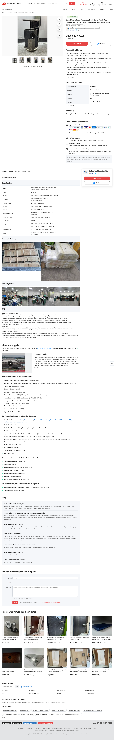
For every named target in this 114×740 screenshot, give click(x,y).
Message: (9, 587)
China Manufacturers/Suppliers (42, 728)
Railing (48, 420)
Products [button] (30, 4)
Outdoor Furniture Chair (58, 710)
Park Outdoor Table (41, 714)
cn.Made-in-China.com (73, 730)
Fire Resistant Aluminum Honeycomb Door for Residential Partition (33, 671)
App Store (6, 723)
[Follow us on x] (101, 723)
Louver (52, 420)
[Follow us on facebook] (98, 723)
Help (81, 9)
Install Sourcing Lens (46, 723)
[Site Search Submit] (72, 3)
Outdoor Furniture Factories (40, 710)
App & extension (91, 9)
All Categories (8, 9)
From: (10, 578)
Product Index (87, 728)
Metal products (33, 693)
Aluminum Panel (19, 420)
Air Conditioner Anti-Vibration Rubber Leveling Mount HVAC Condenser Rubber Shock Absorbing (12, 639)
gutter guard (32, 690)
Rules (111, 9)
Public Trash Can (29, 13)
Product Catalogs (27, 686)
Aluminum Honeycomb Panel (18, 422)
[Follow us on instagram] (103, 723)
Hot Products (21, 728)
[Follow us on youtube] (106, 723)
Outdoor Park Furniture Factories (92, 710)
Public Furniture (18, 13)
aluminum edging (89, 690)
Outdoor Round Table (27, 714)
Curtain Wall (58, 420)
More (3, 717)
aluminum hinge (61, 690)
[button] (67, 3)
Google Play (17, 723)
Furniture (9, 13)
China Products (29, 728)
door (3, 693)
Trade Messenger (30, 723)
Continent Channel (77, 728)
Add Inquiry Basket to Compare (32, 66)
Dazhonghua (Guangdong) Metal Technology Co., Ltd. (85, 28)
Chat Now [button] (102, 44)
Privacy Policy (84, 734)
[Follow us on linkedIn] (111, 723)
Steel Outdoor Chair (74, 710)
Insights (94, 728)
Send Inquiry (77, 44)
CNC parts (4, 690)
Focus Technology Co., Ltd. (44, 734)
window (59, 693)
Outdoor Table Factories (9, 710)
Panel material (89, 693)
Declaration (75, 734)
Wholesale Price (67, 728)
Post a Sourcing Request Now (51, 602)
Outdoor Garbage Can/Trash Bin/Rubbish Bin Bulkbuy (66, 714)
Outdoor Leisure (24, 710)
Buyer (73, 9)
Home (3, 13)
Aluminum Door (28, 420)
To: (11, 583)
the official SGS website (44, 348)
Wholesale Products (57, 728)
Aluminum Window (39, 420)
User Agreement (67, 734)
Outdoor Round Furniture (10, 714)
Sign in (110, 5)
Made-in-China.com (49, 730)
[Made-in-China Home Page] (11, 4)
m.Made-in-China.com (61, 730)
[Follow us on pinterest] (109, 723)
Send (15, 602)
